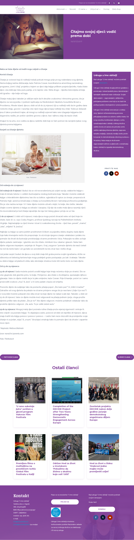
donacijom (103, 83)
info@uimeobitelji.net (20, 521)
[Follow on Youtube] (116, 173)
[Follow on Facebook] (106, 173)
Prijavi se (65, 502)
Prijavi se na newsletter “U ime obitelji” (92, 3)
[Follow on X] (111, 173)
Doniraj (102, 509)
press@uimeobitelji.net (21, 524)
